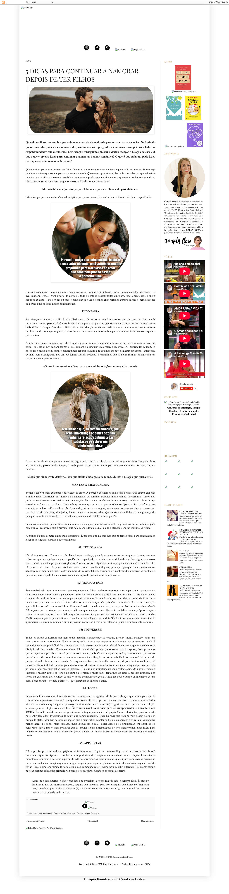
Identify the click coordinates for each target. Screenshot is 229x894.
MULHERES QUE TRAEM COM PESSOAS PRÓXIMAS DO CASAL (191, 532)
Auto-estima (38, 813)
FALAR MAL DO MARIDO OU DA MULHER (190, 586)
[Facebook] (97, 50)
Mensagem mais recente (35, 821)
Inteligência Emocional (76, 813)
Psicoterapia (95, 813)
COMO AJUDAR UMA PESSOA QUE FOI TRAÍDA (190, 512)
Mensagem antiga (147, 821)
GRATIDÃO (184, 550)
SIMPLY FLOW (193, 229)
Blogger (130, 857)
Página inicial (93, 821)
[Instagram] (107, 50)
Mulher (87, 813)
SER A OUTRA (185, 567)
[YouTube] (120, 50)
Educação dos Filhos (60, 813)
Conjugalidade (48, 813)
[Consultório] (86, 50)
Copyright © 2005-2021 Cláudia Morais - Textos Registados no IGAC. (114, 864)
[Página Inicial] (138, 50)
